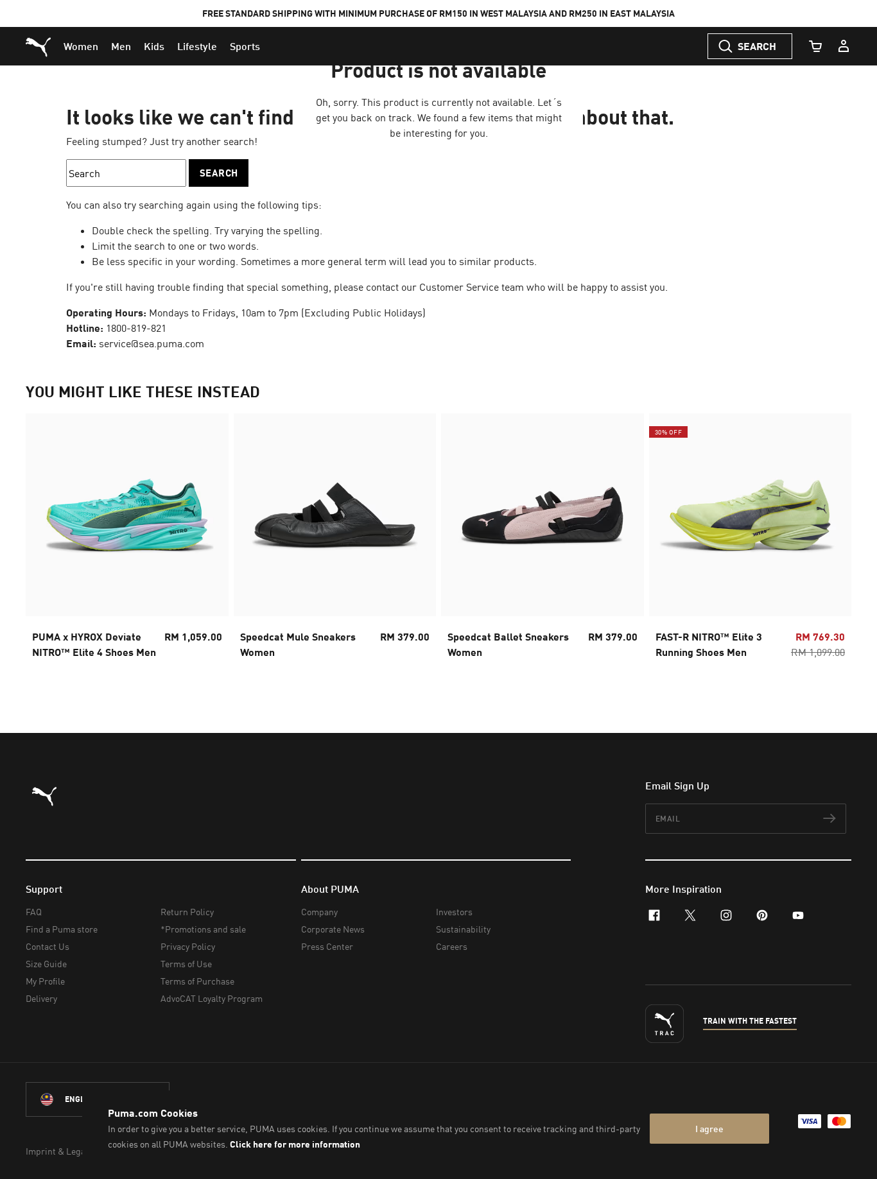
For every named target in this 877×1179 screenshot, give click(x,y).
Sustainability (463, 929)
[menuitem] (81, 46)
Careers (451, 946)
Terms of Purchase (197, 981)
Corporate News (333, 929)
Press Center (327, 946)
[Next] (830, 547)
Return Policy (187, 911)
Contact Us (47, 946)
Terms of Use (186, 963)
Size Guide (46, 963)
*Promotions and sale (203, 929)
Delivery (41, 998)
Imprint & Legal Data (67, 1151)
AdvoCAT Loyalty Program (212, 998)
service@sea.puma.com (151, 343)
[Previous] (46, 547)
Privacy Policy (188, 946)
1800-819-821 (136, 328)
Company (319, 911)
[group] (127, 547)
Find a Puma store (62, 929)
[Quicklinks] (843, 46)
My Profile (45, 981)
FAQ (34, 911)
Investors (454, 911)
